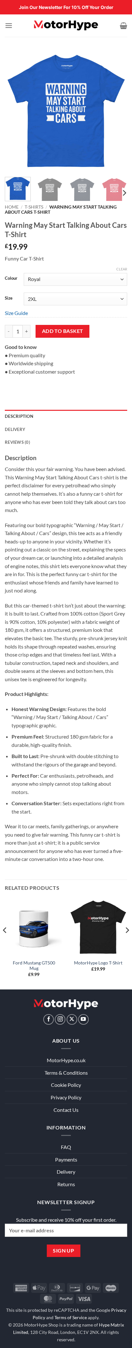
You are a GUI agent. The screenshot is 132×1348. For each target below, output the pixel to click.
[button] (8, 25)
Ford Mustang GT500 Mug (34, 965)
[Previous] (15, 111)
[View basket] (123, 26)
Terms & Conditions (66, 1073)
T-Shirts (34, 207)
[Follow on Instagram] (60, 1019)
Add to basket (62, 331)
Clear (121, 269)
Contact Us (66, 1110)
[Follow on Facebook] (48, 1019)
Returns (66, 1184)
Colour (11, 278)
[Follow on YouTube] (83, 1019)
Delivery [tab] (15, 429)
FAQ (66, 1147)
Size (8, 298)
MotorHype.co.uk (66, 1060)
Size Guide (16, 313)
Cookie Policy (66, 1085)
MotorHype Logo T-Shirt (98, 962)
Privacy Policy (66, 1097)
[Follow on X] (72, 1019)
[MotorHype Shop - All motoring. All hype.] (66, 25)
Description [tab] (19, 416)
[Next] (116, 111)
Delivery (66, 1172)
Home (12, 207)
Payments (66, 1159)
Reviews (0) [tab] (17, 442)
